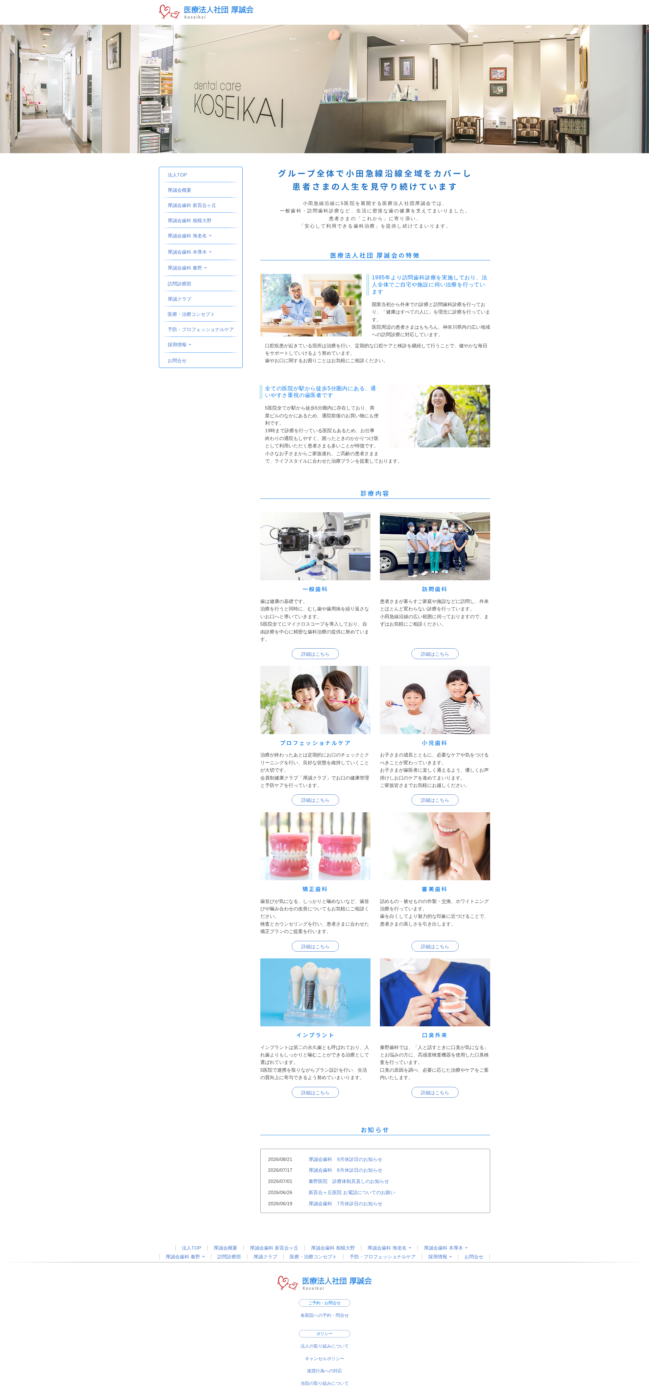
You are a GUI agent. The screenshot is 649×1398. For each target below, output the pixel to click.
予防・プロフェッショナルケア (201, 329)
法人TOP (177, 175)
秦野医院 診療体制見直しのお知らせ (349, 1181)
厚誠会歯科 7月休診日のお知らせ (345, 1203)
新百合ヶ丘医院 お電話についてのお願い (352, 1192)
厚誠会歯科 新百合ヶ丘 (192, 205)
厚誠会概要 (179, 190)
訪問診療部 (179, 283)
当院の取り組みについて (325, 1383)
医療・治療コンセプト (191, 314)
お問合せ (177, 360)
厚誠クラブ (179, 299)
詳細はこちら (315, 654)
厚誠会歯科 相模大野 (190, 220)
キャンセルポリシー (324, 1358)
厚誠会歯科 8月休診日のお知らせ (345, 1170)
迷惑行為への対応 (324, 1370)
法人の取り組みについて (325, 1346)
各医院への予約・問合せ (325, 1315)
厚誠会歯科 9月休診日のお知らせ (345, 1159)
